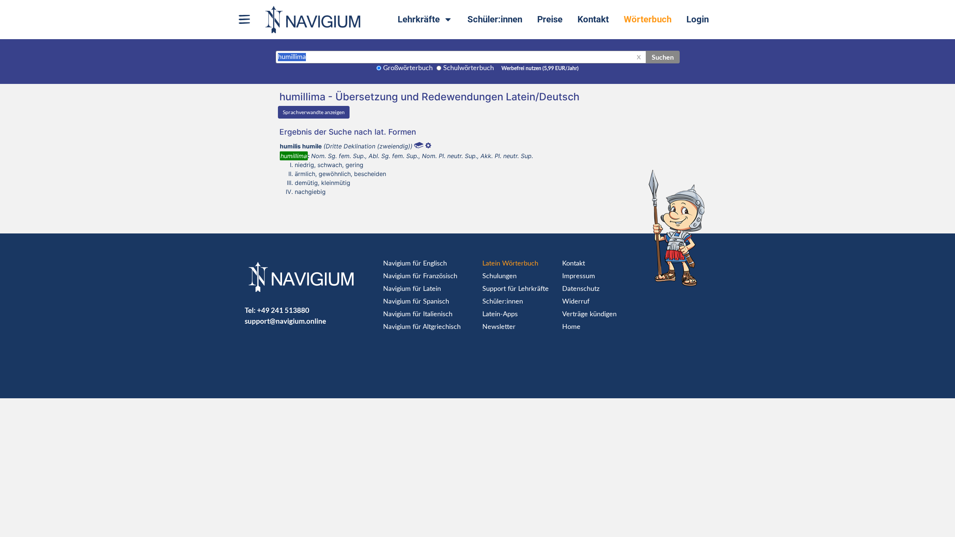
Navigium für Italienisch (418, 314)
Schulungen (499, 276)
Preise (550, 19)
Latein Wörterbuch (510, 263)
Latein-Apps (500, 314)
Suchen (663, 57)
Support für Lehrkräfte (515, 289)
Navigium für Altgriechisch (422, 327)
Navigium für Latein (412, 289)
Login (697, 19)
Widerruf (575, 301)
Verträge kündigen (589, 314)
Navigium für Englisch (415, 263)
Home (571, 327)
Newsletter (499, 327)
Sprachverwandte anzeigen (314, 112)
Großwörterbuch (408, 68)
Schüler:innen (494, 19)
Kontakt (593, 19)
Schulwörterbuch (468, 68)
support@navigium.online (285, 321)
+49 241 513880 (283, 310)
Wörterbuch (647, 19)
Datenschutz (580, 289)
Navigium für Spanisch (416, 301)
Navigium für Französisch (420, 276)
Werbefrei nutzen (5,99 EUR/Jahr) (540, 68)
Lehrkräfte (419, 19)
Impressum (578, 276)
